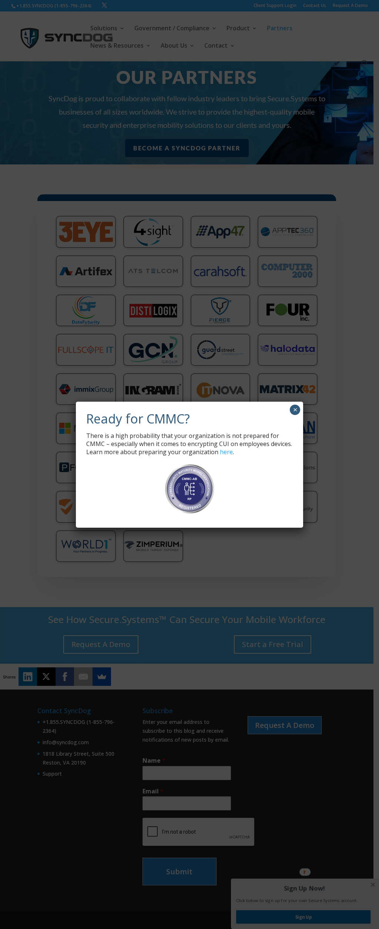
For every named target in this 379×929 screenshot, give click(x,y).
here (226, 452)
